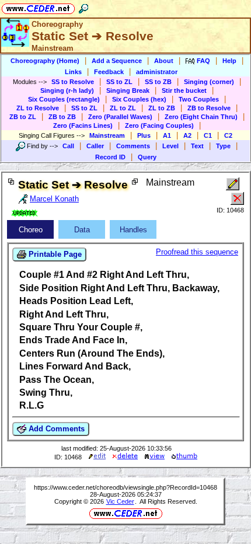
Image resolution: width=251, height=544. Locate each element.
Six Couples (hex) (139, 99)
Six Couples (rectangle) (64, 99)
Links (73, 71)
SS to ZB (158, 81)
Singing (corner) (209, 81)
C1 (208, 135)
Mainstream (107, 135)
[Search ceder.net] (83, 6)
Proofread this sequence (197, 251)
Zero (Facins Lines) (83, 125)
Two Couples (199, 99)
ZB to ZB (62, 116)
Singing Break (127, 90)
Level (170, 145)
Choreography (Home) (45, 60)
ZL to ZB (161, 107)
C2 (228, 135)
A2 (187, 135)
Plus (144, 135)
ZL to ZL (123, 107)
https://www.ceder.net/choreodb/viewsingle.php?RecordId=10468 (125, 487)
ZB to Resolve (209, 107)
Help (229, 60)
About (163, 60)
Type (223, 145)
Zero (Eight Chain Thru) (201, 116)
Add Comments (55, 428)
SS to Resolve (72, 81)
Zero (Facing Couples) (159, 125)
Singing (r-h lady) (67, 90)
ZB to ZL (22, 116)
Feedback (109, 71)
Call (68, 145)
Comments (133, 145)
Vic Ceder (120, 501)
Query (147, 157)
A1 (167, 135)
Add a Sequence (117, 60)
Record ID (110, 157)
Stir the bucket (184, 90)
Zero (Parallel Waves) (120, 116)
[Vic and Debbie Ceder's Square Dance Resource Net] (38, 6)
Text (197, 145)
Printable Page (54, 254)
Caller (95, 145)
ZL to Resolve (37, 107)
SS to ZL (119, 81)
